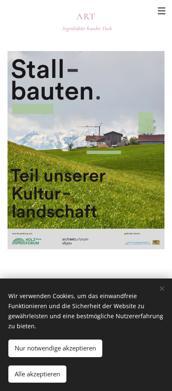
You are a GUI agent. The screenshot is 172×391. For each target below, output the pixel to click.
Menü (161, 10)
